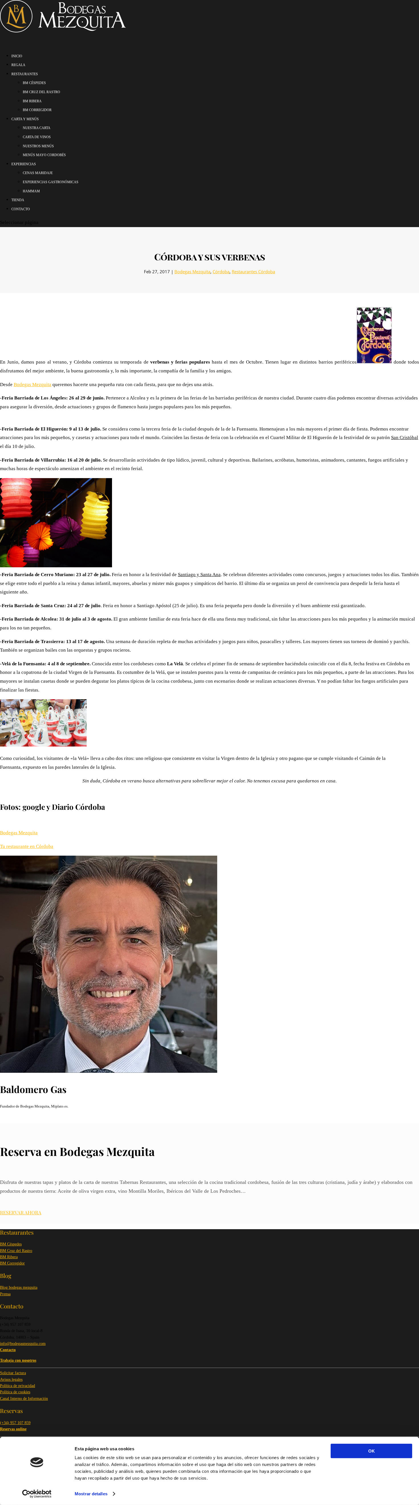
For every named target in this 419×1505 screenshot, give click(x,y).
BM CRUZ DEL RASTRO (41, 92)
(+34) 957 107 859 (15, 1423)
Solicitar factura (13, 1373)
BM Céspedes (11, 1244)
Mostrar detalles (91, 1493)
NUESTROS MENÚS (38, 146)
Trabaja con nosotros (18, 1360)
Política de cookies (15, 1392)
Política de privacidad (17, 1386)
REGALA (18, 65)
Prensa (5, 1294)
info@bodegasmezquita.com (23, 1343)
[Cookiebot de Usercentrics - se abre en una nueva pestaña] (37, 1494)
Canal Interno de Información (24, 1398)
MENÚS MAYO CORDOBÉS (44, 155)
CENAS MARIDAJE (38, 173)
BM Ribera (9, 1257)
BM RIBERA (32, 101)
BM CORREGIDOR (37, 110)
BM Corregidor (12, 1263)
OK (371, 1451)
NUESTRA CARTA (36, 128)
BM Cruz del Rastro (16, 1251)
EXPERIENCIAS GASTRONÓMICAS (50, 182)
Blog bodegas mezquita (18, 1287)
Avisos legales (11, 1379)
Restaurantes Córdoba (253, 271)
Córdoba (221, 271)
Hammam (31, 191)
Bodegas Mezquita (192, 271)
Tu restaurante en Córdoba (26, 846)
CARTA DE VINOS (37, 137)
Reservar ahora (20, 1212)
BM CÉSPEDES (34, 83)
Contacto (20, 209)
